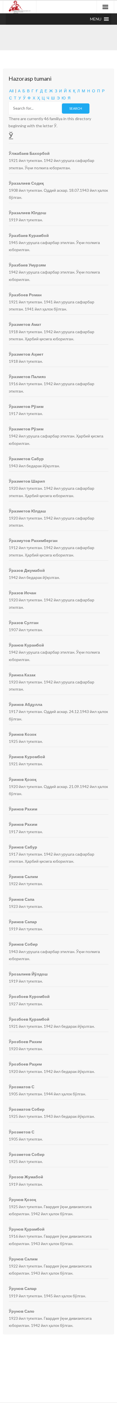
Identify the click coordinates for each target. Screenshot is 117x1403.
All (11, 90)
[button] (95, 19)
